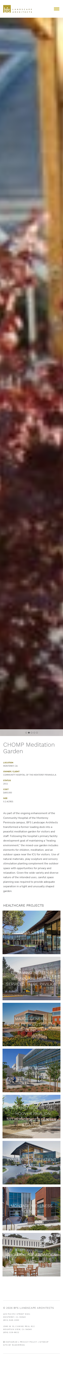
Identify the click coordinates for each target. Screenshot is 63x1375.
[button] (56, 8)
